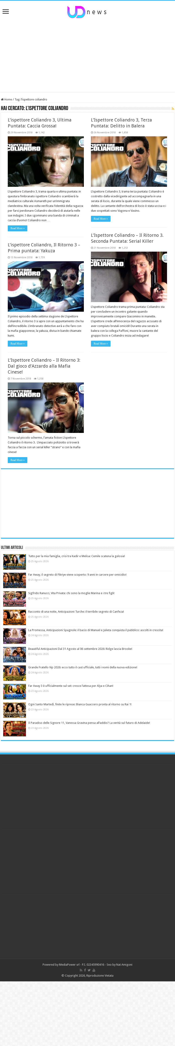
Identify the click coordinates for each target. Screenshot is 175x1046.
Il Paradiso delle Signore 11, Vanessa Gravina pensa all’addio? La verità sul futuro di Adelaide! (89, 723)
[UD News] (87, 11)
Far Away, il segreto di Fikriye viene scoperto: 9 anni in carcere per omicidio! (77, 574)
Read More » (17, 228)
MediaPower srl (69, 964)
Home (8, 99)
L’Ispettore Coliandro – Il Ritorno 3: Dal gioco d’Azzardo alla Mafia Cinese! (44, 366)
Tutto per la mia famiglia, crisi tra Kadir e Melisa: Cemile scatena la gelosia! (76, 556)
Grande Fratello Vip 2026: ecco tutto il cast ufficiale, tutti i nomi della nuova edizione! (82, 667)
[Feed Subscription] (173, 109)
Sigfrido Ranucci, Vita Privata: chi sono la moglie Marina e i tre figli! (71, 593)
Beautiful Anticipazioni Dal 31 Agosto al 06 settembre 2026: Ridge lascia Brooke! (80, 649)
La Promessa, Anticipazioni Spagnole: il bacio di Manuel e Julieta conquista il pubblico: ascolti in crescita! (95, 630)
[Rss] (81, 970)
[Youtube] (94, 970)
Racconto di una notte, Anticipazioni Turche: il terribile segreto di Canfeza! (76, 611)
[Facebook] (85, 970)
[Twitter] (89, 970)
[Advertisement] (87, 55)
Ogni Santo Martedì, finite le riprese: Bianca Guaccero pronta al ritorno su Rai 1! (79, 704)
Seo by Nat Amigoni (119, 964)
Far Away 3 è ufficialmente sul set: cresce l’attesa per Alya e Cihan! (70, 686)
